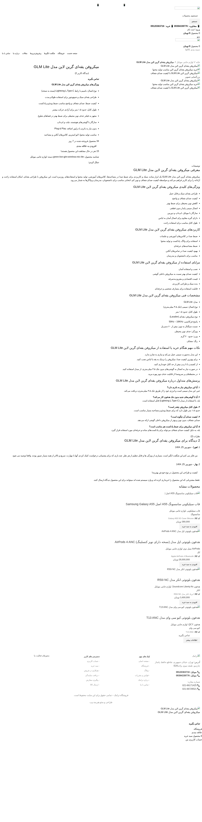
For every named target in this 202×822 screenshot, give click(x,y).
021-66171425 (189, 685)
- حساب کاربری (93, 661)
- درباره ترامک (144, 680)
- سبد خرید (95, 666)
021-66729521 (189, 689)
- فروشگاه (145, 666)
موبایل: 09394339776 (186, 675)
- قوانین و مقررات (142, 675)
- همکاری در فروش (92, 670)
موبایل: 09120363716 (186, 672)
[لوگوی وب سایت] (187, 9)
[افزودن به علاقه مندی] (184, 723)
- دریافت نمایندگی (92, 675)
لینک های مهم (144, 656)
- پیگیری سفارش (93, 680)
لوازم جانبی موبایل (185, 62)
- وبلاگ (147, 670)
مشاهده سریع (196, 612)
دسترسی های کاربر (92, 656)
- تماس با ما (145, 685)
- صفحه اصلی (144, 661)
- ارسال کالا (95, 685)
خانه (198, 62)
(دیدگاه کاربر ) (82, 73)
